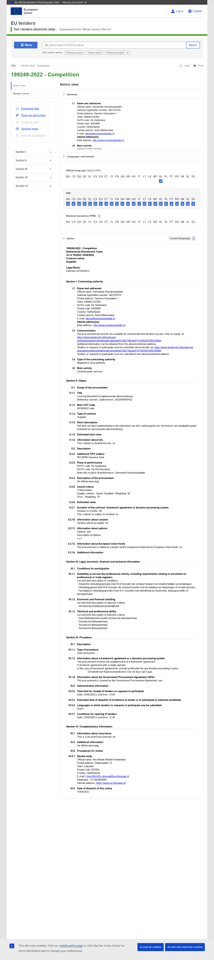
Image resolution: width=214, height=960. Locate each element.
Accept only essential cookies (184, 947)
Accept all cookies (150, 947)
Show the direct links (33, 115)
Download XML (30, 108)
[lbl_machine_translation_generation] (99, 216)
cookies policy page (71, 945)
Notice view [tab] (19, 85)
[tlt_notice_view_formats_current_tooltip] (193, 238)
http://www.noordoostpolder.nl (108, 140)
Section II (21, 160)
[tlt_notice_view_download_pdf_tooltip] (68, 203)
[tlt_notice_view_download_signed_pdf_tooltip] (161, 181)
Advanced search (74, 52)
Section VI (22, 185)
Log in (179, 11)
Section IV (22, 177)
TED (13, 65)
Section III (21, 169)
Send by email (29, 128)
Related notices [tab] (21, 93)
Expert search (95, 52)
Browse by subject (116, 52)
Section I (21, 151)
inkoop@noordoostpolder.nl (99, 133)
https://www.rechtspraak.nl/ (111, 783)
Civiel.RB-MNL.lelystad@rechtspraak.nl (107, 776)
